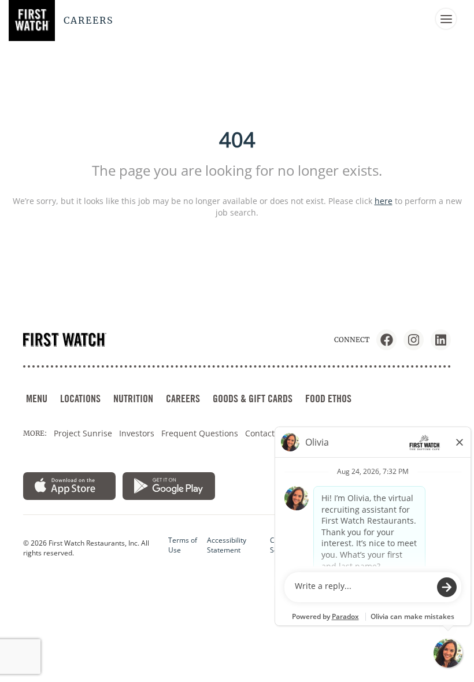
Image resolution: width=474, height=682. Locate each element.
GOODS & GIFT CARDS (252, 398)
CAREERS (183, 398)
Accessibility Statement (226, 545)
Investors (136, 433)
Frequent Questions (199, 433)
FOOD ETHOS (328, 398)
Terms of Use (182, 545)
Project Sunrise (83, 433)
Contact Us (266, 433)
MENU (36, 398)
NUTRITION (133, 398)
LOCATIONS (80, 398)
